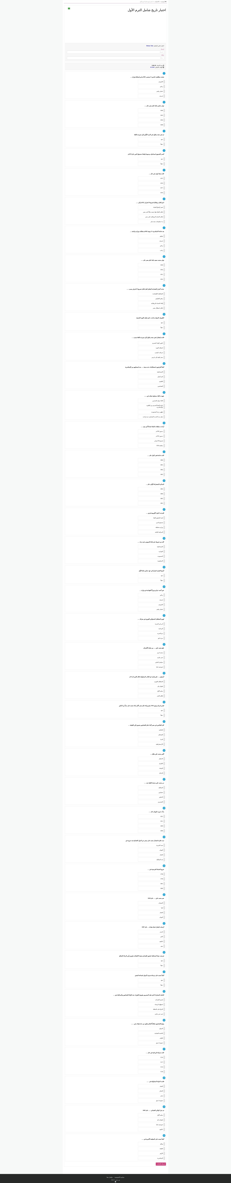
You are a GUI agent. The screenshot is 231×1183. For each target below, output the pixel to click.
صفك (162, 55)
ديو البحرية (160, 633)
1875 (161, 178)
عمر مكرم (160, 657)
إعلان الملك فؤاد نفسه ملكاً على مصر (153, 212)
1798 (161, 874)
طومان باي (160, 1120)
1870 (161, 183)
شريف (161, 96)
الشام (161, 854)
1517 (161, 1062)
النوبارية (161, 551)
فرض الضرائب (159, 999)
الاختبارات (157, 1)
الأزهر (161, 1153)
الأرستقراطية (159, 744)
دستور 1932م (159, 436)
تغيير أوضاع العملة (158, 207)
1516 (161, 1057)
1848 (161, 125)
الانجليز (161, 797)
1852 (161, 279)
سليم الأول (160, 691)
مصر (161, 1095)
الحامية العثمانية (159, 1033)
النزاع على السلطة (158, 1009)
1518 (161, 1071)
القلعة (161, 1148)
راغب (161, 250)
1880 (161, 460)
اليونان (161, 850)
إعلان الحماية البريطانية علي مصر (154, 217)
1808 (161, 830)
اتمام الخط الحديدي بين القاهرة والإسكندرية (155, 406)
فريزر (161, 931)
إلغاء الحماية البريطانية (157, 303)
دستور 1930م (159, 431)
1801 (161, 883)
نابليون (161, 941)
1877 (161, 188)
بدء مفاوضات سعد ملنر (157, 221)
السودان (161, 903)
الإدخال (161, 773)
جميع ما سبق (159, 1043)
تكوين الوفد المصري (157, 343)
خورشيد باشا (159, 667)
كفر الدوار (160, 376)
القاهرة (161, 381)
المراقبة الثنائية (159, 532)
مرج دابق (160, 638)
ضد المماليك (159, 859)
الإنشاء (161, 768)
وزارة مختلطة (159, 527)
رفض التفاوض (159, 298)
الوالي (161, 1038)
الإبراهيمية (160, 561)
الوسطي (160, 734)
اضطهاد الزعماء (159, 1004)
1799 (161, 879)
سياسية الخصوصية (119, 1177)
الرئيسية (163, 1)
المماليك (161, 787)
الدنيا (161, 739)
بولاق (161, 1144)
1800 (161, 888)
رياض (161, 86)
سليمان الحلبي (159, 662)
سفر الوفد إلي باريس (157, 357)
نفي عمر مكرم (159, 1014)
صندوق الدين (159, 522)
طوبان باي (160, 686)
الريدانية (161, 628)
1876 (161, 192)
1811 (161, 821)
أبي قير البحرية (159, 624)
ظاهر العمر (160, 696)
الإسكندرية (160, 1158)
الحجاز (161, 1091)
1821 (161, 816)
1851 (161, 274)
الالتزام (161, 763)
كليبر (161, 936)
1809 (161, 826)
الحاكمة (161, 730)
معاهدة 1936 (159, 445)
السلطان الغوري (158, 681)
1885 (161, 474)
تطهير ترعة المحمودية (157, 412)
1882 (161, 469)
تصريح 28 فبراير (158, 441)
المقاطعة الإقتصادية (158, 293)
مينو (162, 946)
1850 (161, 120)
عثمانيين (161, 792)
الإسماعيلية (160, 372)
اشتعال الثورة (159, 348)
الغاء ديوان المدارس (157, 400)
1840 (161, 110)
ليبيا (162, 907)
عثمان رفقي (159, 91)
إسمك (162, 49)
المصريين (160, 802)
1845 (161, 115)
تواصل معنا (110, 1177)
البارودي (161, 81)
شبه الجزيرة (159, 845)
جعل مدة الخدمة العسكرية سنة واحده (153, 416)
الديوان (161, 1028)
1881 (161, 465)
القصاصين (160, 386)
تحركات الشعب (159, 352)
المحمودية (160, 556)
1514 (161, 1067)
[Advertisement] (115, 27)
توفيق (161, 236)
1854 (161, 269)
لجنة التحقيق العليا (158, 518)
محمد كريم (160, 652)
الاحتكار (161, 758)
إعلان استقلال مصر (158, 308)
